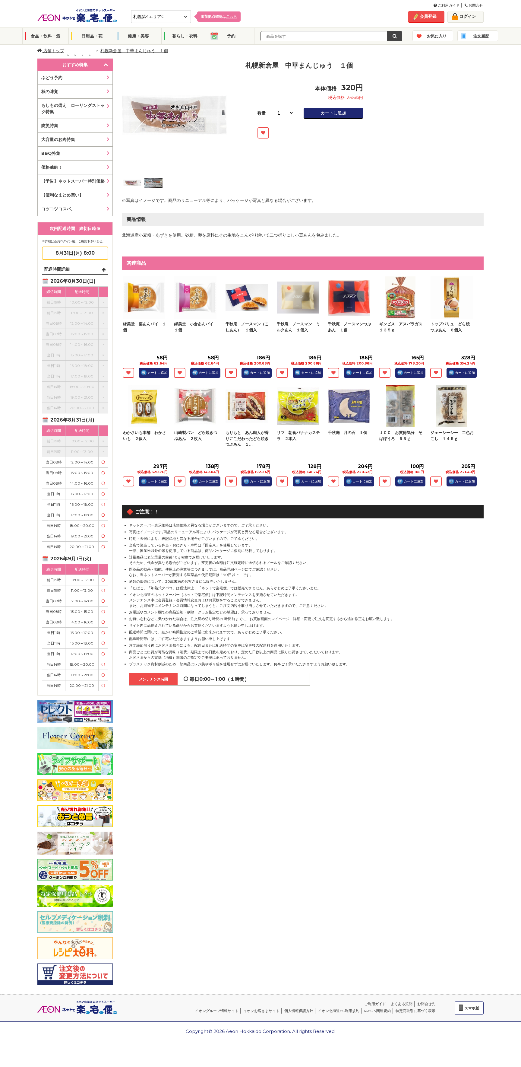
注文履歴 (481, 35)
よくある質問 (401, 1004)
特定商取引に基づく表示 (415, 1010)
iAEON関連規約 (377, 1010)
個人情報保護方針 (298, 1010)
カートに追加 (333, 113)
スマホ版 (472, 1008)
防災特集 (49, 125)
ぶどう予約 (51, 77)
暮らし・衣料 (184, 36)
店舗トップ (53, 50)
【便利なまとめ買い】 (62, 195)
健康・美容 (138, 36)
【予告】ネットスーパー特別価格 (73, 181)
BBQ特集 (50, 153)
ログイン (467, 16)
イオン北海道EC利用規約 (338, 1010)
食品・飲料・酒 (45, 36)
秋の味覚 (49, 91)
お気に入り (437, 35)
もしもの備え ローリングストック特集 (73, 108)
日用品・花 (92, 36)
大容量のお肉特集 (58, 139)
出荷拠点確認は (219, 16)
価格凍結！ (51, 167)
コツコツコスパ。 (58, 209)
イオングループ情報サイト (216, 1010)
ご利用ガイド (448, 5)
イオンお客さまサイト (261, 1010)
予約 (231, 36)
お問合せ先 (426, 1004)
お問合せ (475, 5)
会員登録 (428, 16)
